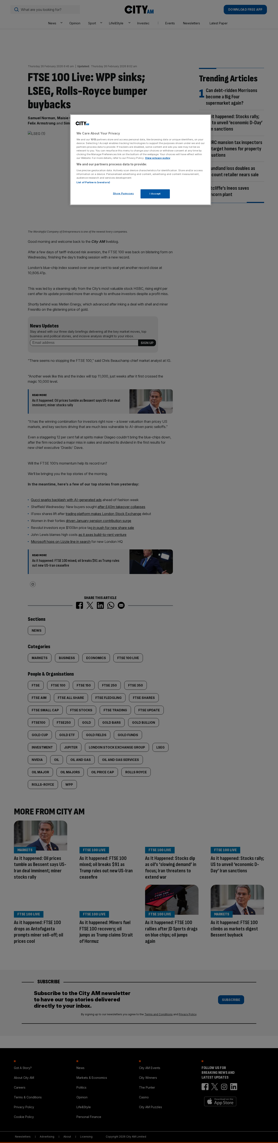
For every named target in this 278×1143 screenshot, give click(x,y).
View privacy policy (157, 157)
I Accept (155, 193)
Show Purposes (123, 193)
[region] (140, 159)
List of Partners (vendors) (93, 182)
